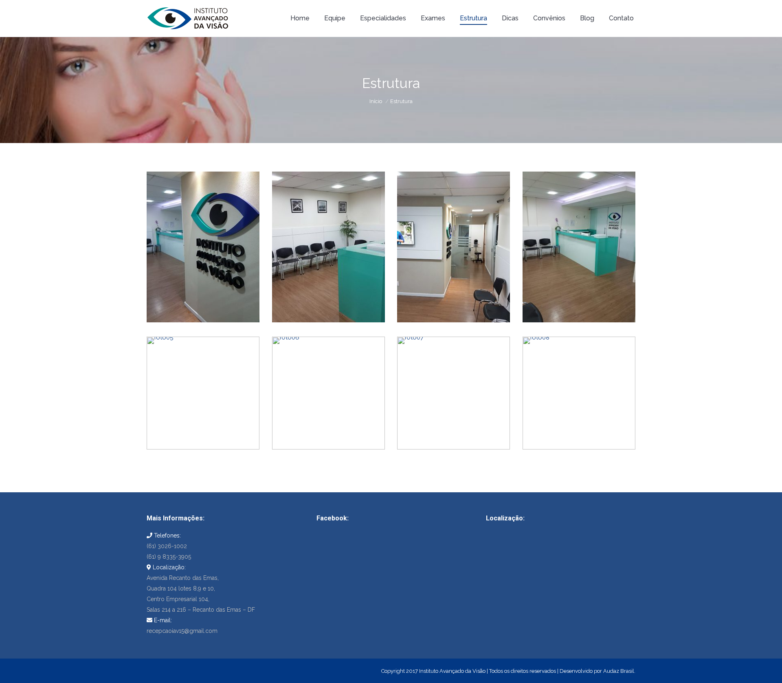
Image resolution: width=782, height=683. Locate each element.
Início (375, 101)
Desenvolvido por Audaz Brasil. (597, 671)
